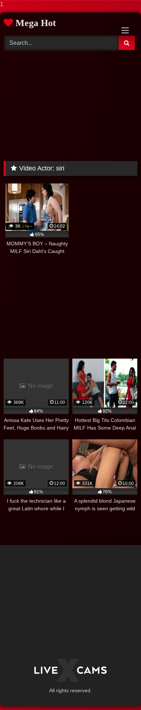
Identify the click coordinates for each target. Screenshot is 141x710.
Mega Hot (34, 23)
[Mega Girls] (70, 670)
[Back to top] (119, 690)
